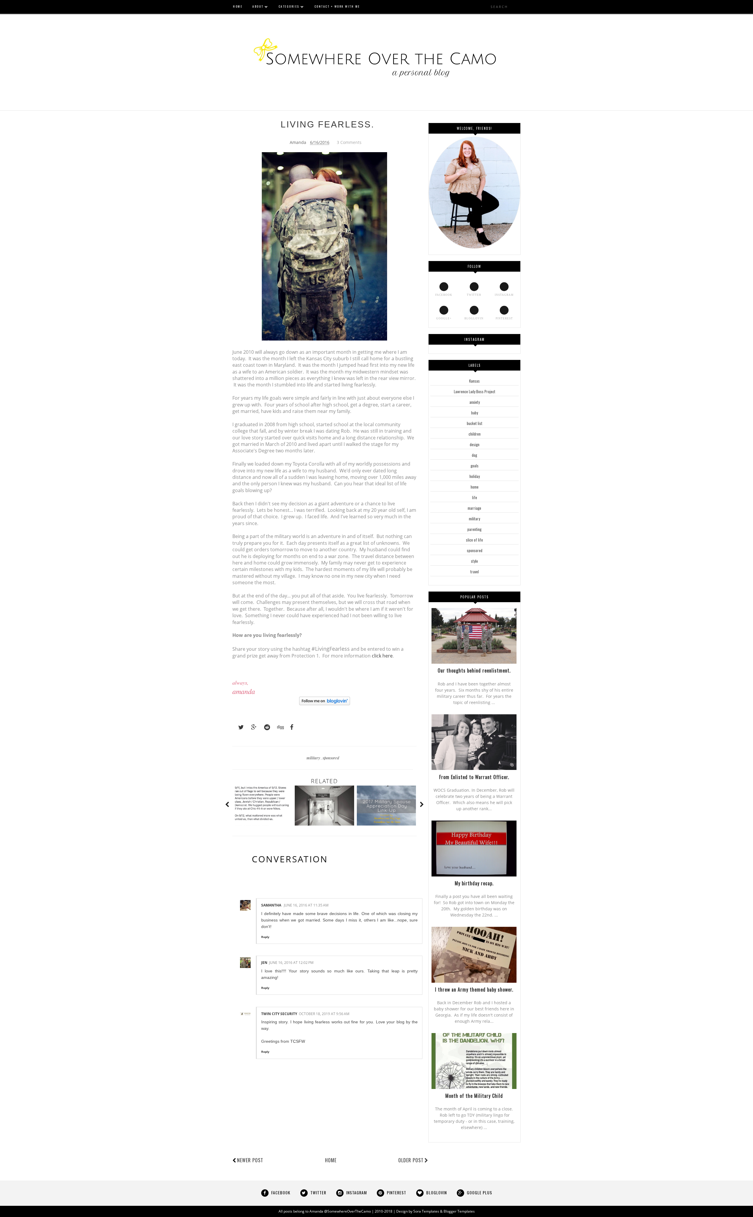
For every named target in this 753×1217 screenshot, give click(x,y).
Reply (265, 937)
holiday (474, 476)
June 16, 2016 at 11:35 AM (306, 905)
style (474, 561)
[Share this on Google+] (251, 727)
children (475, 434)
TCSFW (297, 1041)
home (475, 487)
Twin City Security (279, 1013)
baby (474, 413)
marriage (474, 508)
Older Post (411, 1160)
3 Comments (349, 142)
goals (475, 466)
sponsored (331, 757)
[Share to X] (238, 727)
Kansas (474, 381)
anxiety (474, 402)
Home (330, 1160)
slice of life (474, 540)
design (474, 444)
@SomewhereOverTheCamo (347, 1211)
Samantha (271, 905)
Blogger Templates (459, 1211)
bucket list (474, 423)
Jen (264, 962)
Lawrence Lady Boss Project (474, 391)
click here (382, 656)
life (474, 497)
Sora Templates (426, 1211)
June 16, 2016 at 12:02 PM (291, 962)
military (313, 757)
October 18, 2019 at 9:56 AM (324, 1013)
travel (474, 572)
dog (474, 455)
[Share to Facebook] (290, 727)
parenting (474, 529)
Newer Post (250, 1160)
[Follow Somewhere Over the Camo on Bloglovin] (324, 703)
